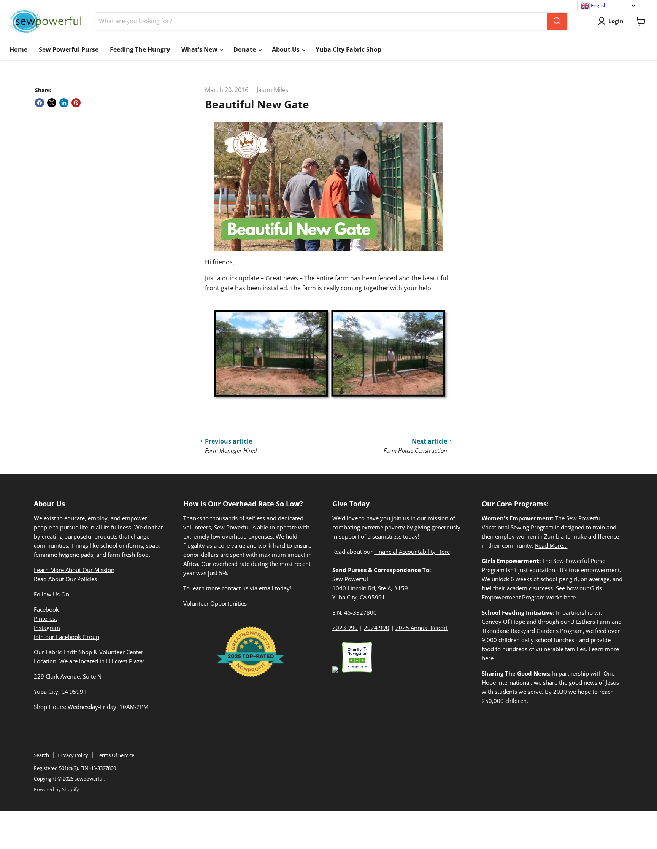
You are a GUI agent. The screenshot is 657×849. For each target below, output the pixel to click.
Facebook (46, 609)
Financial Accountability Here (412, 551)
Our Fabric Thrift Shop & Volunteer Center (88, 652)
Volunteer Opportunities (215, 603)
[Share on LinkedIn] (63, 102)
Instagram (47, 627)
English (598, 5)
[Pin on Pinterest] (76, 102)
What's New (200, 49)
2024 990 (376, 627)
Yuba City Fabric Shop (348, 49)
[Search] (557, 21)
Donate (245, 49)
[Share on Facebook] (39, 102)
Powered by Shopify (56, 789)
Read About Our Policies (65, 579)
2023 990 (345, 627)
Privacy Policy (72, 755)
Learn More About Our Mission (74, 570)
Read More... (551, 545)
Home (18, 49)
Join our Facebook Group (66, 637)
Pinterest (45, 618)
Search (41, 755)
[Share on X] (51, 102)
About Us (286, 49)
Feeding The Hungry (140, 49)
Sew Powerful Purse (68, 49)
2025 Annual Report (421, 627)
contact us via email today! (256, 588)
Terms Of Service (115, 755)
